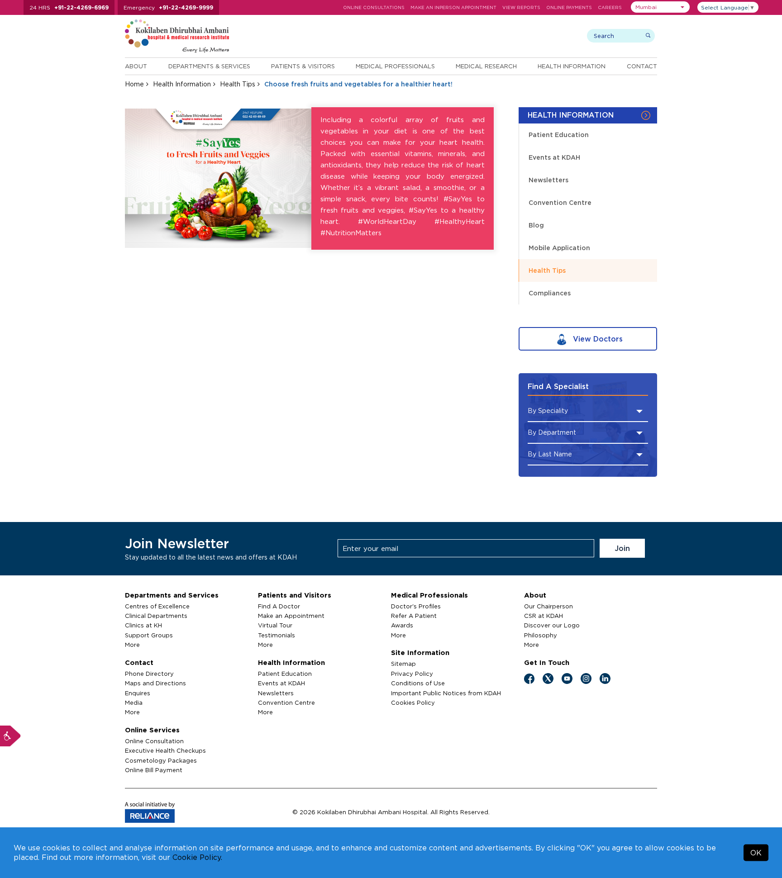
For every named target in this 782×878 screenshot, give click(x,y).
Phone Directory (149, 673)
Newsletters (548, 179)
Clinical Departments (156, 615)
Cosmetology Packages (161, 760)
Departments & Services (209, 66)
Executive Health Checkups (165, 750)
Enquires (137, 693)
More (132, 644)
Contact (642, 66)
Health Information (572, 66)
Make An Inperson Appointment (453, 7)
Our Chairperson (548, 606)
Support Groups (149, 635)
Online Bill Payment (153, 770)
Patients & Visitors (303, 66)
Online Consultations (374, 7)
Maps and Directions (155, 683)
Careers (610, 7)
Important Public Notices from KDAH (446, 693)
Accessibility (10, 736)
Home (134, 84)
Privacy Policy (412, 673)
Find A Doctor (279, 606)
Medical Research (486, 66)
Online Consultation (154, 741)
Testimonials (276, 635)
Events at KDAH (554, 157)
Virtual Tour (275, 625)
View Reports (521, 7)
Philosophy (540, 635)
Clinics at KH (143, 625)
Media (134, 702)
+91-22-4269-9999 (186, 7)
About (136, 66)
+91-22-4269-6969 (81, 7)
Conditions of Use (418, 683)
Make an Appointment (291, 615)
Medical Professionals (395, 66)
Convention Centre (560, 202)
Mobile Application (559, 247)
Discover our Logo (552, 625)
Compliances (550, 293)
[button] (660, 7)
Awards (402, 625)
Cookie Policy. (197, 857)
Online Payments (569, 7)
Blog (536, 225)
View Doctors (597, 339)
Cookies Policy (413, 702)
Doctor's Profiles (416, 606)
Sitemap (403, 663)
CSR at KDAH (543, 615)
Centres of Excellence (157, 606)
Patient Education (559, 134)
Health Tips (237, 84)
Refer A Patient (414, 615)
